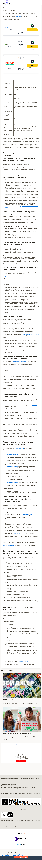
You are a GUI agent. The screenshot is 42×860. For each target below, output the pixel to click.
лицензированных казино (22, 541)
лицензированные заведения (9, 320)
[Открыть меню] (40, 2)
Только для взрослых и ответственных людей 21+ (12, 855)
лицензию (34, 405)
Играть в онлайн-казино (21, 857)
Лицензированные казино (12, 454)
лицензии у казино (25, 506)
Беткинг (6, 279)
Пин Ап (6, 276)
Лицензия (34, 555)
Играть (32, 29)
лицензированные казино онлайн (19, 361)
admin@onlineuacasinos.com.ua (23, 854)
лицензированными (20, 448)
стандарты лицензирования (24, 661)
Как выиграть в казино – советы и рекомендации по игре (17, 733)
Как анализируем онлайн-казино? (17, 826)
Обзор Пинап (32, 67)
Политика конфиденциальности (33, 826)
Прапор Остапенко (7, 10)
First (6, 278)
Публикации (5, 826)
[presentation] (22, 685)
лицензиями (18, 16)
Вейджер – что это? (8, 699)
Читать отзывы (32, 49)
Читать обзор (32, 32)
